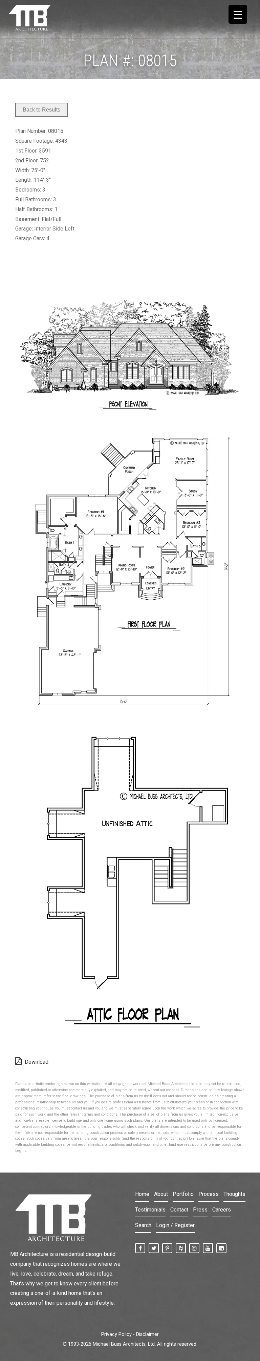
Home (142, 1194)
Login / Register (175, 1225)
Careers (221, 1209)
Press (200, 1209)
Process (208, 1194)
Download (35, 1062)
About (161, 1194)
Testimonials (150, 1209)
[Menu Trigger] (238, 14)
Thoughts (234, 1194)
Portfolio (183, 1194)
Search (143, 1225)
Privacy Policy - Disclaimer (130, 1334)
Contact (179, 1209)
